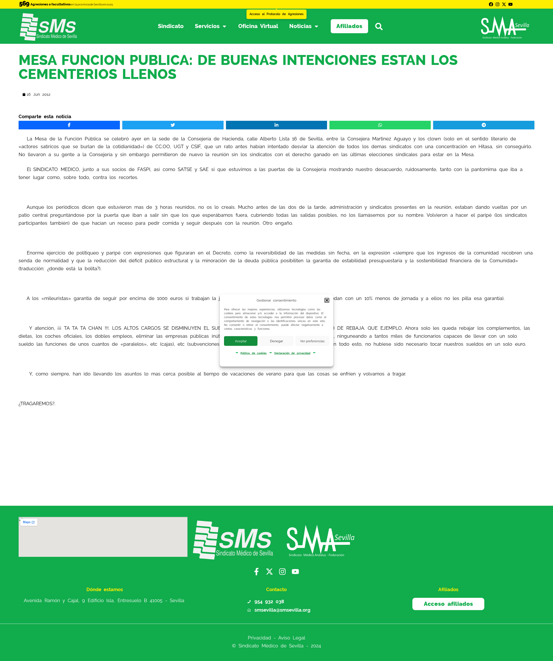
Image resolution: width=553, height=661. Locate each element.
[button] (327, 300)
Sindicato (171, 26)
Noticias (300, 26)
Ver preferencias (312, 341)
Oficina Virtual (258, 26)
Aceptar (241, 341)
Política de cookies (253, 353)
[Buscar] (385, 26)
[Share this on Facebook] (69, 125)
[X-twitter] (504, 4)
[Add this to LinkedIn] (276, 125)
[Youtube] (510, 4)
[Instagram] (497, 4)
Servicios (207, 26)
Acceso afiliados (448, 604)
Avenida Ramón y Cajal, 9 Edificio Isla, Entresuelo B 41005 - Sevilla (104, 600)
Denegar (276, 341)
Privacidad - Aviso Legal (276, 638)
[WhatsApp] (380, 125)
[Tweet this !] (173, 125)
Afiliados (349, 26)
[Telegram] (483, 125)
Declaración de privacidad (292, 353)
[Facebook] (491, 4)
